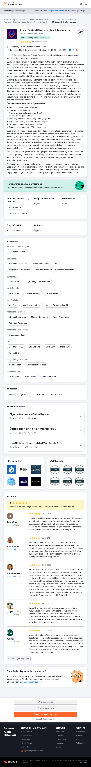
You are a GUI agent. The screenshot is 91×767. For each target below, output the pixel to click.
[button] (35, 37)
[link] (81, 3)
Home (6, 20)
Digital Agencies (18, 20)
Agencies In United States (39, 20)
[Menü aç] (86, 3)
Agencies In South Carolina (62, 20)
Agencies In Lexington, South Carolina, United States (24, 22)
